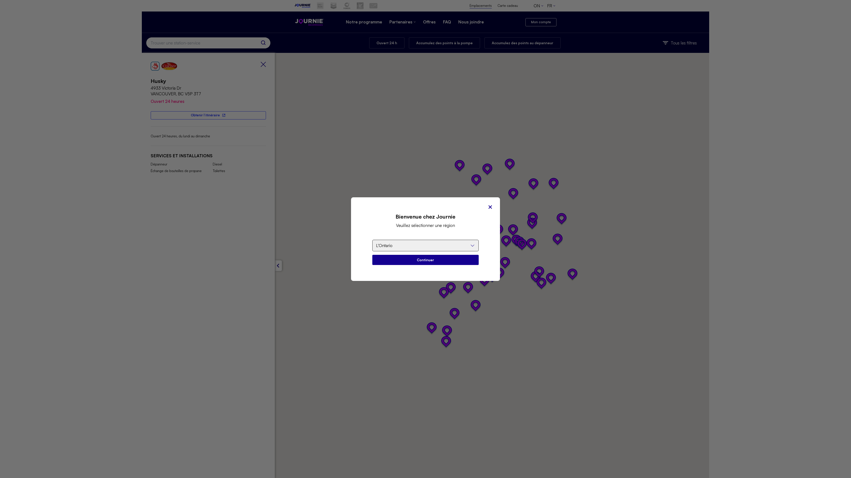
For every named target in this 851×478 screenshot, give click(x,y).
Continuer (425, 260)
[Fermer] (490, 207)
